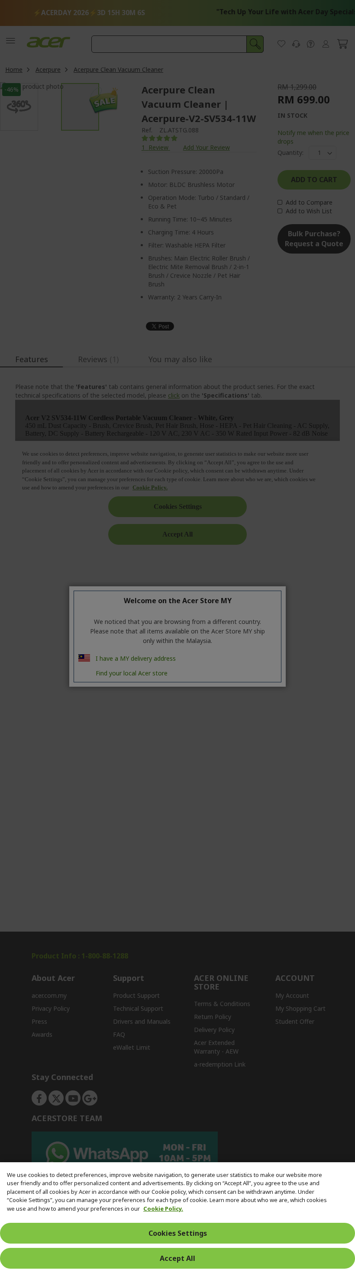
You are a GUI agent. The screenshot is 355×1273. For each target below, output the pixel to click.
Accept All (177, 1258)
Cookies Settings (177, 1233)
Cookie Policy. (163, 1208)
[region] (177, 1217)
